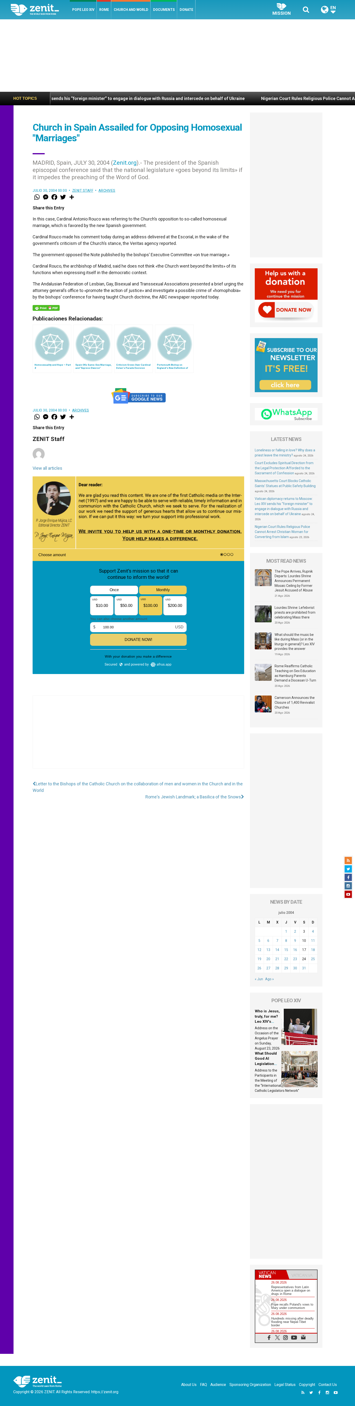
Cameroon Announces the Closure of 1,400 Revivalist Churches (295, 702)
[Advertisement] (177, 55)
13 (268, 950)
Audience (218, 1384)
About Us (189, 1384)
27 (268, 968)
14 (277, 950)
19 (259, 959)
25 (313, 959)
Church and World (131, 10)
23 (295, 959)
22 (286, 959)
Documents (164, 10)
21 (277, 959)
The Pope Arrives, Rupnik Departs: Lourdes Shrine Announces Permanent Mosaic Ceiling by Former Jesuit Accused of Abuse (294, 580)
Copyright (307, 1384)
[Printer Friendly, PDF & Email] (46, 308)
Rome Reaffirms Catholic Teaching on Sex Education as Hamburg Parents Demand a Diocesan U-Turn (295, 673)
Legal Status (285, 1384)
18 (313, 950)
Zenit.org (125, 162)
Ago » (269, 979)
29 (286, 968)
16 (295, 950)
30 (295, 968)
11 (313, 941)
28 (277, 968)
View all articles (47, 468)
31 (304, 968)
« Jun (259, 979)
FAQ (203, 1384)
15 (286, 950)
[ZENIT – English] (40, 9)
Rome (104, 10)
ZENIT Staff (82, 190)
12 (259, 950)
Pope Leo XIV (83, 10)
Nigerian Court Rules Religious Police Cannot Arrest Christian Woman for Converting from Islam (282, 532)
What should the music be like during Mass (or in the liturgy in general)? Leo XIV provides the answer (295, 642)
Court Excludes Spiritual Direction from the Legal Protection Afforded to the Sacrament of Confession (284, 468)
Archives (107, 190)
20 (268, 959)
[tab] (270, 1274)
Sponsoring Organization (250, 1384)
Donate (186, 10)
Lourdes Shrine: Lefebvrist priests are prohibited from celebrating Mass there (295, 612)
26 (259, 968)
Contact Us (328, 1384)
